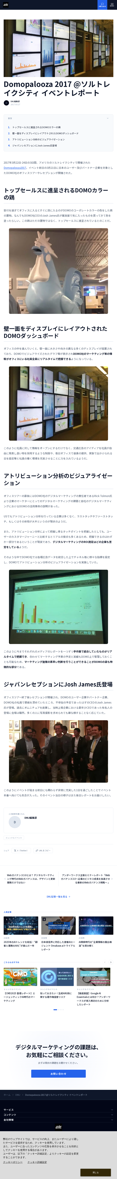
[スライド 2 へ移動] (58, 1009)
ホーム (7, 1094)
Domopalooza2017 (15, 168)
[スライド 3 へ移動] (60, 1009)
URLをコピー (45, 850)
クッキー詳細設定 (37, 1162)
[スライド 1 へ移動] (55, 1009)
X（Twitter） (23, 850)
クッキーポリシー (13, 1162)
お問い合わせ (58, 1073)
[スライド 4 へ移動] (63, 1009)
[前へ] (104, 962)
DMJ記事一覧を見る (57, 896)
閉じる (96, 1172)
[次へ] (110, 962)
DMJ (17, 1094)
